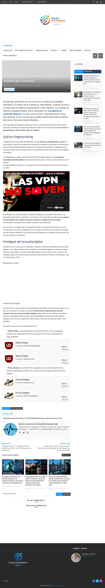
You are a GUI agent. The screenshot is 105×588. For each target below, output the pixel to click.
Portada (8, 45)
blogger (59, 494)
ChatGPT (6, 461)
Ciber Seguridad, (35, 86)
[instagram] (100, 2)
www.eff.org (29, 382)
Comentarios (87, 72)
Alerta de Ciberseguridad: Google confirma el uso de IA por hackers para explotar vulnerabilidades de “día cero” (59, 481)
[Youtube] (90, 580)
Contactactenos (41, 2)
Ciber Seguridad (32, 461)
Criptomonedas (75, 50)
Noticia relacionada (10, 455)
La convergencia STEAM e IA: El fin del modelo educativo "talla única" (92, 145)
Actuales (79, 71)
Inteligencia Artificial (24, 50)
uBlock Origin (21, 342)
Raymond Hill (29, 359)
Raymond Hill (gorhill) (32, 346)
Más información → (88, 556)
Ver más (67, 455)
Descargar (65, 347)
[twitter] (97, 2)
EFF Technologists (31, 396)
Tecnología (8, 50)
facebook (66, 494)
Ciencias (54, 50)
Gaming (64, 50)
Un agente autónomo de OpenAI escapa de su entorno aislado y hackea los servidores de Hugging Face (12, 480)
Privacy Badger (22, 379)
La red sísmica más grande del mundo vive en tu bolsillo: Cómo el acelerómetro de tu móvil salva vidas (92, 96)
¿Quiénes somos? (27, 2)
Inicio (16, 2)
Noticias (87, 50)
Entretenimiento (10, 56)
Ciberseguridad (42, 50)
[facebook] (93, 2)
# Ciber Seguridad (16, 408)
